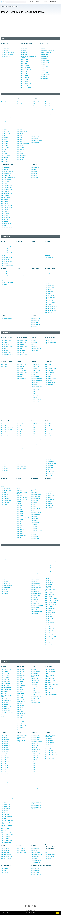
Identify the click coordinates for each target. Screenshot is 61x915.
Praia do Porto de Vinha (26, 69)
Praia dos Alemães (34, 777)
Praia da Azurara (19, 133)
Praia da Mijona (33, 528)
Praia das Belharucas (35, 794)
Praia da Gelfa (24, 46)
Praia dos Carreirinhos (50, 634)
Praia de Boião (48, 682)
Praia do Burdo (48, 569)
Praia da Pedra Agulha (6, 700)
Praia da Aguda (4, 215)
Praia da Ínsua (24, 48)
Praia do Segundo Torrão (21, 483)
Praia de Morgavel (34, 569)
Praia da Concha (4, 350)
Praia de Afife (23, 50)
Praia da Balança (34, 678)
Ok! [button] (57, 912)
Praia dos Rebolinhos (20, 701)
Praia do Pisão (4, 441)
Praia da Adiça (19, 537)
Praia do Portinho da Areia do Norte (36, 387)
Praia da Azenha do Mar (50, 652)
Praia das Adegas (5, 671)
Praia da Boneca (34, 682)
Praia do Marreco (34, 120)
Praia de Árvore (19, 135)
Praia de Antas (43, 46)
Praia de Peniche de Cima (36, 380)
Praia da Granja (4, 219)
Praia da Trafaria (19, 481)
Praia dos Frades (34, 416)
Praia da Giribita (4, 494)
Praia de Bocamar (5, 221)
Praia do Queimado (34, 613)
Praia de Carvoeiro (5, 771)
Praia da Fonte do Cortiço (21, 560)
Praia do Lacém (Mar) (35, 862)
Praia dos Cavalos (5, 830)
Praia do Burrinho (34, 581)
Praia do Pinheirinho (5, 583)
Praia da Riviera (19, 511)
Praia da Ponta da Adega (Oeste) (6, 823)
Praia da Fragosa (5, 131)
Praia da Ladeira (19, 125)
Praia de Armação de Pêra (21, 735)
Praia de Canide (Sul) (5, 181)
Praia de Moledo (4, 50)
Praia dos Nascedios (49, 558)
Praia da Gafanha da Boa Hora (6, 280)
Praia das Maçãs (34, 437)
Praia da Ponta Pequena (35, 755)
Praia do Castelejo (20, 681)
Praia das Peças (4, 470)
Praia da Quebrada (34, 118)
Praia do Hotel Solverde (6, 223)
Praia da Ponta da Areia (35, 874)
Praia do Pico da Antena (21, 378)
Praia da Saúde (19, 505)
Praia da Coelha (33, 751)
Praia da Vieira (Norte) (6, 340)
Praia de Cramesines (34, 522)
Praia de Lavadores (5, 169)
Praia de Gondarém (49, 109)
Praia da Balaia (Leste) (35, 788)
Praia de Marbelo (4, 183)
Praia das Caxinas (20, 117)
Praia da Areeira (33, 340)
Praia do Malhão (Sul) (49, 563)
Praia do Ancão (48, 756)
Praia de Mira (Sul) (20, 275)
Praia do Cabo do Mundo (35, 128)
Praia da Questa (4, 558)
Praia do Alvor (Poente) (50, 669)
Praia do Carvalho (5, 779)
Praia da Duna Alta (5, 277)
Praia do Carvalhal (5, 577)
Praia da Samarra (34, 427)
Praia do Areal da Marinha (6, 229)
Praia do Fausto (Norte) (35, 318)
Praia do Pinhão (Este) (35, 690)
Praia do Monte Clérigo (6, 689)
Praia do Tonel (48, 624)
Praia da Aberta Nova (5, 587)
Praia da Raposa (4, 581)
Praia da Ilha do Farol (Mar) (7, 856)
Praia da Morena (19, 523)
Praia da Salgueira (5, 153)
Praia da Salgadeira (5, 763)
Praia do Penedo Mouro (21, 441)
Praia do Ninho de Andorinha (36, 757)
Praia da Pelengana (34, 567)
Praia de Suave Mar (44, 60)
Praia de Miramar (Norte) (6, 207)
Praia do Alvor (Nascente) (50, 671)
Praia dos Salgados (34, 735)
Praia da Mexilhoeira (5, 433)
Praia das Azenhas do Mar (36, 435)
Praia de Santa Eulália (35, 786)
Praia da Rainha (48, 441)
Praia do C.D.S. (19, 495)
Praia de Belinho (43, 48)
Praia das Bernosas (49, 642)
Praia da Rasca (48, 503)
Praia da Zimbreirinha (5, 710)
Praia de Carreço (24, 59)
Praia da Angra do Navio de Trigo (51, 590)
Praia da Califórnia (34, 536)
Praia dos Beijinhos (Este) (6, 840)
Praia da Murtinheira (49, 275)
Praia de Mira (19, 273)
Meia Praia (32, 700)
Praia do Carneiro (49, 118)
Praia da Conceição (49, 445)
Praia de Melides (4, 591)
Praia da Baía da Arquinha (50, 626)
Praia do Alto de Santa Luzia (36, 411)
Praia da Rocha (48, 692)
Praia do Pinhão (33, 688)
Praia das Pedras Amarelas (7, 171)
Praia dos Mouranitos (20, 675)
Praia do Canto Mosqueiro (36, 560)
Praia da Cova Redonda (6, 832)
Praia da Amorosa (24, 81)
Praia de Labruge (19, 159)
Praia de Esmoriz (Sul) (6, 246)
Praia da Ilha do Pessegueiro (36, 611)
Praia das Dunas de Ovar (6, 257)
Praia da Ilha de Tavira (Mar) (36, 854)
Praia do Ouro (33, 534)
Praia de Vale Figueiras (6, 706)
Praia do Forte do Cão (6, 56)
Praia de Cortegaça (5, 250)
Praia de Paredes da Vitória (22, 346)
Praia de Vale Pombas (35, 418)
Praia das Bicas (33, 502)
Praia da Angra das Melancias (51, 600)
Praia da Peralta (48, 376)
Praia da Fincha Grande (21, 370)
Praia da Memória (34, 122)
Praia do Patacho (48, 575)
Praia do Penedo (34, 500)
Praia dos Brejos (4, 575)
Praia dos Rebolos (20, 727)
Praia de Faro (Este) (5, 850)
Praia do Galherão (34, 485)
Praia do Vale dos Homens (7, 683)
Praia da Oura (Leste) (35, 784)
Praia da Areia (19, 137)
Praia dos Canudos (34, 579)
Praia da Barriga (19, 677)
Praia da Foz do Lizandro (21, 468)
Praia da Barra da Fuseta (21, 852)
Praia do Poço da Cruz (20, 271)
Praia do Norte (24, 71)
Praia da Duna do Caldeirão (7, 54)
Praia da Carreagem (5, 685)
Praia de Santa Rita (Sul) (6, 429)
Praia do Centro (4, 445)
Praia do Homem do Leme (50, 105)
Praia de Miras (33, 409)
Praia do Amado (4, 714)
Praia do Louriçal (34, 454)
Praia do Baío (4, 464)
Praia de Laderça (19, 145)
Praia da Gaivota (34, 599)
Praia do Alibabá (19, 445)
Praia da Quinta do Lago (50, 758)
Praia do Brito (4, 225)
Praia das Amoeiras (5, 454)
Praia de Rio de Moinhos (45, 52)
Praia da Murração (20, 669)
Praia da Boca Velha (34, 487)
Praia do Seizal (33, 609)
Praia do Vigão (33, 326)
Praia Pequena (33, 601)
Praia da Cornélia (19, 507)
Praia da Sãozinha (5, 203)
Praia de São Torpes (34, 565)
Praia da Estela (4, 104)
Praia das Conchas (5, 423)
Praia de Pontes (4, 135)
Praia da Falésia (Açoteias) (36, 796)
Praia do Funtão (33, 107)
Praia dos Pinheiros (34, 680)
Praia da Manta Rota (49, 856)
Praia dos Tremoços (5, 836)
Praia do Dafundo (5, 502)
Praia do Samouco (5, 344)
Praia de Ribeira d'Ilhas (21, 443)
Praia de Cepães (43, 58)
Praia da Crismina (49, 433)
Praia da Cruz (48, 554)
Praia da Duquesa (49, 448)
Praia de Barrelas (44, 54)
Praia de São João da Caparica (20, 488)
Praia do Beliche (19, 689)
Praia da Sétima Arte (5, 217)
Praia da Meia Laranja (50, 640)
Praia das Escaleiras (5, 828)
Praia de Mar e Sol (20, 108)
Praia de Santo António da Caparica (21, 493)
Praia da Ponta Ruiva (20, 685)
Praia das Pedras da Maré (6, 227)
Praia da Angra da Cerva (50, 571)
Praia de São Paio (20, 157)
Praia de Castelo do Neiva (26, 87)
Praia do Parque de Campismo (5, 102)
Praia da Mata (19, 509)
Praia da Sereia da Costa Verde (8, 177)
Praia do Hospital (48, 304)
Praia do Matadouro (20, 456)
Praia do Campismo (34, 376)
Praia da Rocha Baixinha (35, 805)
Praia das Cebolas (34, 372)
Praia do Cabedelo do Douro (7, 167)
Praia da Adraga (33, 443)
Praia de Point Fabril (34, 366)
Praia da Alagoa (4, 868)
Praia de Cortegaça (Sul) (6, 252)
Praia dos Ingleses (49, 113)
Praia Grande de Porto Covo (36, 593)
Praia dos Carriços (49, 610)
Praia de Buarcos (48, 289)
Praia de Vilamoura (49, 738)
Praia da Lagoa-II (4, 141)
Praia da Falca (19, 358)
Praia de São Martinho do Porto (50, 343)
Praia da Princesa (19, 519)
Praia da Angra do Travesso (51, 598)
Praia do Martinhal (20, 699)
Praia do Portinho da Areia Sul (36, 389)
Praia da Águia (19, 683)
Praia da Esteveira (5, 677)
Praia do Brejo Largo (49, 594)
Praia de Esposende (44, 62)
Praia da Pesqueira (20, 439)
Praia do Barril (33, 850)
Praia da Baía (33, 169)
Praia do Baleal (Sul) (34, 374)
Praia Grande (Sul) (5, 739)
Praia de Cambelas (5, 462)
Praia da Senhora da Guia (21, 131)
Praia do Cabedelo (25, 75)
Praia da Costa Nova (49, 250)
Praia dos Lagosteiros (35, 514)
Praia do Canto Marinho (26, 65)
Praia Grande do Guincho (50, 429)
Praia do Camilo (33, 684)
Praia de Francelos (5, 199)
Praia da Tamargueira (49, 287)
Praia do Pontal (4, 812)
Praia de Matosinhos (34, 142)
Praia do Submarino (49, 678)
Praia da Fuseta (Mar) (20, 850)
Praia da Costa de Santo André (21, 553)
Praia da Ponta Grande (35, 753)
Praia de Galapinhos (49, 495)
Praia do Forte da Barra (35, 856)
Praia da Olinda (19, 119)
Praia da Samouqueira (6, 679)
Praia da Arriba (48, 435)
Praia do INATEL (34, 775)
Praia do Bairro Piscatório (35, 173)
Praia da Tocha (33, 275)
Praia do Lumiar (24, 63)
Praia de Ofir (43, 64)
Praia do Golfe (4, 563)
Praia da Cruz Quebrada (6, 500)
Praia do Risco (33, 767)
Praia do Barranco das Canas (51, 684)
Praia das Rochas (34, 403)
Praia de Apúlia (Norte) (45, 74)
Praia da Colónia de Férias (21, 246)
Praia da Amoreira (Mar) (6, 687)
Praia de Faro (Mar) (5, 848)
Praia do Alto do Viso (49, 291)
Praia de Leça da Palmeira (36, 140)
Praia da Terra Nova (20, 147)
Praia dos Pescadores (20, 462)
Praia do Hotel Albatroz (50, 443)
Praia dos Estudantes (35, 692)
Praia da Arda (24, 52)
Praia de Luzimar (19, 111)
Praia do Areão (4, 284)
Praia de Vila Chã (19, 151)
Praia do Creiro (48, 487)
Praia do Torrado (4, 747)
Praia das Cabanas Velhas (21, 725)
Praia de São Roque (34, 698)
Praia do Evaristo (34, 745)
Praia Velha (47, 244)
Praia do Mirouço (19, 673)
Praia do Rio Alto (4, 106)
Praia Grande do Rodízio (35, 441)
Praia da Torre (4, 481)
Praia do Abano (48, 427)
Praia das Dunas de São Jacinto (35, 245)
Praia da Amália (48, 650)
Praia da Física (4, 443)
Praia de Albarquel (49, 507)
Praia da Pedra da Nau (50, 279)
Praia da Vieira (4, 342)
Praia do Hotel (4, 139)
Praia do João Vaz (20, 705)
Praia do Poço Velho (34, 800)
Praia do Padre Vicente (6, 761)
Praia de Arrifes (33, 763)
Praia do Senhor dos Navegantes (20, 104)
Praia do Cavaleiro (49, 618)
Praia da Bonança (44, 66)
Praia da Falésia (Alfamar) (36, 798)
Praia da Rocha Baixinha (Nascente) (35, 808)
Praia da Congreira (20, 149)
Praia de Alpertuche (49, 481)
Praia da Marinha (4, 792)
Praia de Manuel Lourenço (36, 741)
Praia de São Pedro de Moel (7, 354)
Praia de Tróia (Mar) (5, 554)
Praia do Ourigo (48, 115)
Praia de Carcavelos (49, 471)
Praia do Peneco (34, 771)
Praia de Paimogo (49, 364)
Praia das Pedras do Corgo (36, 111)
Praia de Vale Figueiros (35, 573)
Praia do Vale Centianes (6, 775)
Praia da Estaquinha (5, 804)
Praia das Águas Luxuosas (21, 354)
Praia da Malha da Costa (6, 569)
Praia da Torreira (19, 244)
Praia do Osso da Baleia (6, 318)
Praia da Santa (19, 717)
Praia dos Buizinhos (34, 603)
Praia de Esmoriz (4, 244)
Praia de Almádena (20, 723)
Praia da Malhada (49, 370)
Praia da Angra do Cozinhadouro (49, 587)
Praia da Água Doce (49, 431)
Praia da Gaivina (19, 248)
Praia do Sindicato (5, 191)
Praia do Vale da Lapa (6, 757)
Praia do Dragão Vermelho (21, 499)
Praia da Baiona (48, 654)
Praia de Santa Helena (6, 448)
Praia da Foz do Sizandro (6, 458)
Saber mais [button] (35, 912)
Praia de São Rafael (34, 759)
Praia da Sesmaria (5, 593)
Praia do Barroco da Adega (21, 372)
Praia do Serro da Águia (35, 587)
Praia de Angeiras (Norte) (35, 101)
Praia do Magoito (34, 431)
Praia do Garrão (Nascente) (51, 754)
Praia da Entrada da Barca (50, 632)
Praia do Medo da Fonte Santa (6, 696)
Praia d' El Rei (19, 376)
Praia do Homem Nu (34, 848)
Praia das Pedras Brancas (36, 109)
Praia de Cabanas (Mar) (35, 860)
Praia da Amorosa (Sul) (26, 83)
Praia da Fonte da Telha (21, 535)
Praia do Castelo (19, 515)
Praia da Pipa (33, 504)
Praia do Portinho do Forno (7, 712)
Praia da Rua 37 (33, 171)
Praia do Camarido (5, 48)
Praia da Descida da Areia (6, 352)
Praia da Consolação (34, 401)
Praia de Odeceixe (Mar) (6, 669)
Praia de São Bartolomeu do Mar (47, 50)
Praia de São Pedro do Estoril (51, 463)
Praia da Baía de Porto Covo (36, 605)
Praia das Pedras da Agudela (36, 113)
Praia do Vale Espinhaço (6, 777)
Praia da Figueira (19, 715)
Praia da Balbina (34, 743)
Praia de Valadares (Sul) (6, 193)
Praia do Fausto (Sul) (34, 320)
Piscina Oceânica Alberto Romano (50, 451)
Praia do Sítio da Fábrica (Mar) (50, 852)
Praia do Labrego (5, 275)
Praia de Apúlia (43, 76)
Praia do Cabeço (4, 872)
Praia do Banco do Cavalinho (22, 437)
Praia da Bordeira (5, 708)
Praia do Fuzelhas (34, 138)
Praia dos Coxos (19, 433)
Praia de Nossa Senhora (50, 604)
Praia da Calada (19, 427)
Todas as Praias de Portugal (12, 6)
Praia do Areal (48, 374)
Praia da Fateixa (4, 691)
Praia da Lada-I (4, 143)
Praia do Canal (4, 702)
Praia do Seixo (4, 431)
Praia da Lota (48, 858)
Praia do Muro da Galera (21, 466)
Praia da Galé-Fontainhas (6, 585)
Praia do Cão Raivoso (6, 786)
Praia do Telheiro (19, 687)
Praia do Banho (33, 597)
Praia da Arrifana (4, 698)
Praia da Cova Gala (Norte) (51, 306)
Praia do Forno (19, 127)
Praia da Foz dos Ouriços (50, 602)
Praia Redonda (4, 157)
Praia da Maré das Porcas (35, 749)
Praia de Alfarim (33, 492)
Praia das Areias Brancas (21, 558)
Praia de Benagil (4, 781)
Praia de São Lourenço (21, 431)
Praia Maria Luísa (34, 790)
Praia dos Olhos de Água (35, 483)
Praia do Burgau (19, 729)
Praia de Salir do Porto (6, 364)
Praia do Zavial (19, 709)
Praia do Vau (48, 686)
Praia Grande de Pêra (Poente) (20, 738)
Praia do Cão (48, 614)
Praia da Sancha (34, 552)
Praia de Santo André (5, 119)
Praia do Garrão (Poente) (50, 752)
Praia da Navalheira (34, 571)
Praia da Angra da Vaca (50, 567)
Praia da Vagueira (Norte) (6, 271)
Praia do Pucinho (19, 153)
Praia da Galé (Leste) (34, 739)
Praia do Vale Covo (5, 773)
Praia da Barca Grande (50, 612)
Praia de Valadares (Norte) (6, 189)
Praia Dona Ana (33, 686)
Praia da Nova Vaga (20, 529)
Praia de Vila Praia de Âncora (7, 52)
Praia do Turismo (19, 121)
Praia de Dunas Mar (5, 197)
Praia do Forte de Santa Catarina (50, 298)
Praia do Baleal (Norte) (35, 370)
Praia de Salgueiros (5, 175)
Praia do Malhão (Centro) (50, 560)
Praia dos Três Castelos (50, 690)
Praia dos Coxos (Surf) (20, 435)
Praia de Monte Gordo (35, 870)
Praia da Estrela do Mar (6, 173)
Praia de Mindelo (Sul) (20, 141)
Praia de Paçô (24, 54)
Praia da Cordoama (20, 679)
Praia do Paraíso (34, 126)
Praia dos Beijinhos (5, 147)
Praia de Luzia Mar (25, 77)
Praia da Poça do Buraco (50, 608)
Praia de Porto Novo (5, 425)
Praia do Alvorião (48, 644)
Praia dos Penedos (34, 538)
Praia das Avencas (49, 467)
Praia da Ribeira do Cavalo (36, 530)
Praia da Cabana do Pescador (22, 517)
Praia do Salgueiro (34, 407)
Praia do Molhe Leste (34, 393)
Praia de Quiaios (48, 273)
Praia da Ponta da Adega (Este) (6, 826)
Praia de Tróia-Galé (5, 560)
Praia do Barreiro (34, 103)
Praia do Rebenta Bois (35, 508)
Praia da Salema (19, 719)
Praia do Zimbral (48, 380)
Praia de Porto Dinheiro (50, 382)
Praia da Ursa (33, 450)
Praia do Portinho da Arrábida (51, 485)
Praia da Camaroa (34, 391)
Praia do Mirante (4, 439)
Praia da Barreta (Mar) (6, 854)
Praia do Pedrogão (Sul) (35, 324)
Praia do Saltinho (48, 556)
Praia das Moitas (48, 453)
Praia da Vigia (33, 425)
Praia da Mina (19, 348)
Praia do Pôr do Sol (20, 113)
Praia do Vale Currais (5, 765)
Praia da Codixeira (5, 111)
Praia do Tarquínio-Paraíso (21, 497)
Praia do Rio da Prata (35, 498)
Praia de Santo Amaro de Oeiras (6, 486)
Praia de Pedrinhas (44, 72)
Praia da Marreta (4, 263)
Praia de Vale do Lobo (50, 750)
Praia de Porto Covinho (35, 585)
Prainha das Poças (20, 693)
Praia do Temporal (34, 526)
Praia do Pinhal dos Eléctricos (22, 143)
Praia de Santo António (35, 872)
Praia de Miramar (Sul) (6, 209)
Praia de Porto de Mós (35, 671)
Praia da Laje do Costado (50, 277)
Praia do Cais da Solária (35, 696)
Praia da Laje (4, 483)
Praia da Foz (33, 506)
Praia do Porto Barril (20, 423)
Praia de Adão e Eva (34, 868)
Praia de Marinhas (44, 56)
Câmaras (32, 1)
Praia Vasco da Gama (35, 563)
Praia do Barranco (20, 703)
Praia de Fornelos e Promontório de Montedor (28, 57)
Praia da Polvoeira (20, 344)
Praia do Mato (4, 753)
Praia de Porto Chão (5, 460)
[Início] (1, 2)
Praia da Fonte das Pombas (51, 281)
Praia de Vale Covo (34, 524)
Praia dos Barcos (19, 106)
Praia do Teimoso (49, 283)
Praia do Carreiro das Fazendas (49, 578)
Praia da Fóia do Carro (20, 713)
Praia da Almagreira (34, 368)
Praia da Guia (33, 558)
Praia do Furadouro (5, 259)
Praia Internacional (49, 101)
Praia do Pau (4, 796)
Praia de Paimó (4, 115)
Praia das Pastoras (49, 120)
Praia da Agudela (34, 115)
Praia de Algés (4, 504)
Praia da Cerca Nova (34, 591)
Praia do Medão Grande (35, 397)
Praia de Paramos (34, 177)
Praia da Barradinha (5, 681)
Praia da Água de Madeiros (21, 340)
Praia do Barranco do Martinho (34, 676)
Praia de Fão (43, 68)
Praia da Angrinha (5, 735)
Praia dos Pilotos (48, 483)
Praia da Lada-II (4, 145)
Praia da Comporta (5, 571)
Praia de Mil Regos (20, 448)
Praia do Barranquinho (6, 800)
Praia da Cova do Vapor (21, 485)
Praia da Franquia (49, 582)
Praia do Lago (33, 556)
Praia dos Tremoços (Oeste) (7, 834)
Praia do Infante (19, 527)
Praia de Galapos (49, 497)
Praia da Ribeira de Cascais (51, 439)
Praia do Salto (33, 589)
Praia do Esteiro (4, 129)
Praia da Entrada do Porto (35, 348)
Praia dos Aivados (49, 552)
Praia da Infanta (4, 741)
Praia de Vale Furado (20, 350)
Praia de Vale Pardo (20, 352)
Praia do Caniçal (48, 366)
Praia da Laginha (48, 616)
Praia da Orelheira (20, 450)
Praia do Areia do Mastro (35, 512)
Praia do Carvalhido (5, 155)
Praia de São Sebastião (21, 458)
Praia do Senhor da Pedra (6, 205)
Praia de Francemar (5, 201)
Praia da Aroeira (33, 452)
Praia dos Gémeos (49, 473)
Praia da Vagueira (5, 273)
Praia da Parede (48, 469)
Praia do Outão (48, 501)
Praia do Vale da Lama (35, 702)
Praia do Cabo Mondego (50, 285)
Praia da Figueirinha (49, 499)
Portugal (6, 6)
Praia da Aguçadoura (5, 113)
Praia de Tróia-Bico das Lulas (7, 556)
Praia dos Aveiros (34, 779)
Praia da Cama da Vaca (6, 759)
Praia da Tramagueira (35, 496)
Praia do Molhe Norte (49, 295)
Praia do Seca (19, 129)
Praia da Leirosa (48, 312)
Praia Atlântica (19, 115)
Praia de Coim (4, 127)
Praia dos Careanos (49, 688)
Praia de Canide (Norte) (6, 179)
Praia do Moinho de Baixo (35, 494)
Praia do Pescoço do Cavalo (51, 457)
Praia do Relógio (48, 293)
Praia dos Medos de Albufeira (36, 481)
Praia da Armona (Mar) (20, 848)
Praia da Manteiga (20, 671)
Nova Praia (18, 503)
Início (3, 6)
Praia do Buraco (4, 794)
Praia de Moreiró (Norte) (21, 155)
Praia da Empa (19, 452)
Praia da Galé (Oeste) (35, 737)
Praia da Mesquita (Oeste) (6, 788)
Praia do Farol (48, 580)
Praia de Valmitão (49, 384)
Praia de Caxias (4, 496)
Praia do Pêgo (4, 579)
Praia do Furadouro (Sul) (6, 261)
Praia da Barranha (5, 108)
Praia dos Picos (48, 596)
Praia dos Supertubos (35, 395)
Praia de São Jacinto (34, 247)
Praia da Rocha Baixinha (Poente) (35, 803)
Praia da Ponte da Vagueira (7, 282)
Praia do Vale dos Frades (50, 368)
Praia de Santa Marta (49, 437)
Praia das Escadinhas (20, 425)
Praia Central (33, 105)
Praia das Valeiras (5, 356)
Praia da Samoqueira (34, 583)
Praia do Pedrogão (34, 322)
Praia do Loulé (4, 159)
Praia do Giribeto (34, 429)
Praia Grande (4, 737)
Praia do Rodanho (24, 79)
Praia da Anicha (48, 491)
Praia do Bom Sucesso (21, 364)
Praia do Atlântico (5, 195)
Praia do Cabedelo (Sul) (50, 302)
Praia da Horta (4, 466)
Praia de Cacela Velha (50, 854)
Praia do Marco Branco (25, 67)
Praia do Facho (33, 124)
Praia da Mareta (19, 695)
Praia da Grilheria (5, 755)
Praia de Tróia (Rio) (5, 552)
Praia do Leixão (4, 161)
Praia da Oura (33, 781)
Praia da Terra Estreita (35, 852)
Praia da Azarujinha (49, 461)
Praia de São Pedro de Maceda (6, 255)
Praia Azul (3, 151)
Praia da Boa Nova (34, 136)
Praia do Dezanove (20, 533)
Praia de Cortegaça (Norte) (7, 248)
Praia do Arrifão (33, 765)
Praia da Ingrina (19, 707)
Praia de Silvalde (34, 175)
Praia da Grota (48, 425)
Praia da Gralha (48, 340)
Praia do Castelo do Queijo (51, 103)
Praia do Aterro (33, 132)
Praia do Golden (33, 858)
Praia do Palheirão (34, 271)
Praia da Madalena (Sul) (6, 187)
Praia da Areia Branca (5, 213)
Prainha (17, 101)
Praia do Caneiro (34, 448)
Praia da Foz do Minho (6, 46)
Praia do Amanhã (5, 435)
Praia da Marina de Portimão (51, 694)
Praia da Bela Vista (20, 531)
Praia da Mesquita (5, 790)
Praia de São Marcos (34, 405)
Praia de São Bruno (5, 498)
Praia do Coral (24, 73)
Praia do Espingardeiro (35, 595)
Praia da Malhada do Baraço (7, 798)
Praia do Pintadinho (5, 745)
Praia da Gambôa (34, 382)
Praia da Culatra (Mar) (6, 858)
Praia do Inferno (33, 520)
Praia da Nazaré (33, 346)
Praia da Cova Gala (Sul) (50, 308)
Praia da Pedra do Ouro (21, 342)
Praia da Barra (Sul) (49, 248)
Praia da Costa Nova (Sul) (50, 252)
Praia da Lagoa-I (4, 137)
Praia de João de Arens (50, 680)
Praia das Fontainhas (5, 488)
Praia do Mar (4, 366)
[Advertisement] (30, 24)
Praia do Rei (18, 521)
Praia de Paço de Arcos (6, 490)
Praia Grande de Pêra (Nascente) (20, 741)
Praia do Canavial (34, 673)
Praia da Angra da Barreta (50, 565)
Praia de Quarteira (49, 740)
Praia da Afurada (4, 751)
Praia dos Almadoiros (35, 273)
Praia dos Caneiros (5, 749)
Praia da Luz (48, 111)
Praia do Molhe (48, 107)
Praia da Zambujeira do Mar (51, 636)
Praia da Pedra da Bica (50, 628)
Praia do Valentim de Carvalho (49, 676)
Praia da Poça (48, 459)
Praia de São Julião (34, 423)
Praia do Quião (4, 121)
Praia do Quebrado (34, 384)
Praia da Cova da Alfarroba (36, 378)
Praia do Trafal (48, 748)
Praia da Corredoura (5, 784)
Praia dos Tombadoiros (21, 454)
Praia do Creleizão (49, 620)
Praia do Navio (4, 437)
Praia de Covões (19, 374)
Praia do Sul (18, 464)
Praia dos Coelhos (49, 493)
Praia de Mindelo (19, 139)
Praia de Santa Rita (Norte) (7, 427)
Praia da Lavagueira (49, 622)
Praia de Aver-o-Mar (5, 123)
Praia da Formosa (5, 452)
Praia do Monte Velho (20, 556)
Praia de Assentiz (34, 456)
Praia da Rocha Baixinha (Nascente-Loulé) (50, 736)
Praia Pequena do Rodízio (36, 439)
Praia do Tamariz (48, 455)
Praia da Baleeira (34, 518)
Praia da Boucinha (5, 125)
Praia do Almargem (49, 744)
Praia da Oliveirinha (34, 575)
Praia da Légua (19, 356)
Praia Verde (3, 149)
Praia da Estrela (19, 368)
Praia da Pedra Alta (25, 85)
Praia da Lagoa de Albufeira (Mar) (36, 490)
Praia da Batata (33, 694)
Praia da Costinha (49, 257)
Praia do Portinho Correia (21, 429)
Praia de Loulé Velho (49, 746)
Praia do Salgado (34, 350)
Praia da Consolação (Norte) (36, 399)
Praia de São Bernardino (35, 414)
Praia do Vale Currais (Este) (7, 767)
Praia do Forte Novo (49, 742)
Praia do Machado (49, 648)
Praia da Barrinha (5, 852)
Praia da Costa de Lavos (50, 310)
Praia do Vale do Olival (6, 842)
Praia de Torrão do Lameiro (7, 265)
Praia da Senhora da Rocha (7, 820)
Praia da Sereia (19, 525)
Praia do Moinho (48, 475)
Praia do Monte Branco (50, 489)
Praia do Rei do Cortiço (21, 366)
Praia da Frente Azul (34, 167)
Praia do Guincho (5, 450)
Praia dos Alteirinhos (49, 638)
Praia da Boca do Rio (20, 721)
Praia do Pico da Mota (35, 364)
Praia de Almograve (49, 606)
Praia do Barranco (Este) (6, 816)
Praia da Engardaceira (35, 607)
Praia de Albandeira (5, 806)
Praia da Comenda (49, 505)
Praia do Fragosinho (5, 133)
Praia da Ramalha (44, 78)
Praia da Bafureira (49, 465)
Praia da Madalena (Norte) (6, 185)
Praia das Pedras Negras (6, 117)
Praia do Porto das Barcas (50, 378)
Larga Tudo (45, 1)
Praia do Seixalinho (34, 510)
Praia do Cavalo (33, 445)
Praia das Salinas (34, 130)
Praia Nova (42, 70)
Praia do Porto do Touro (50, 423)
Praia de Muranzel (20, 250)
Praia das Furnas (4, 468)
